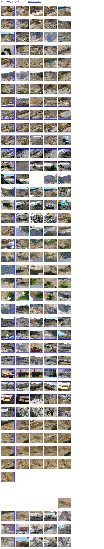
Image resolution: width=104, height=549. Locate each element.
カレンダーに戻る (34, 2)
